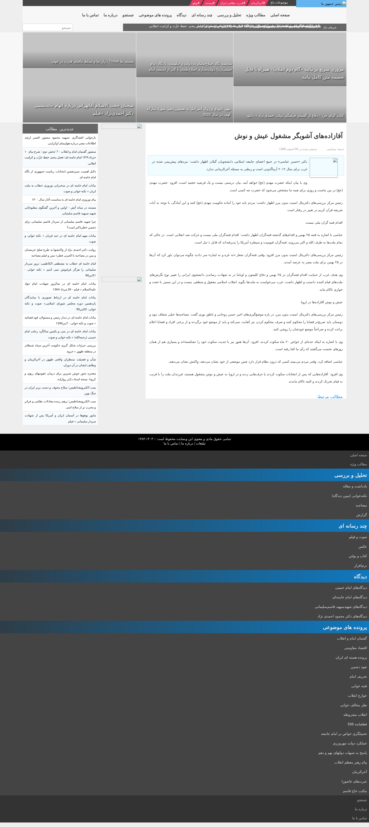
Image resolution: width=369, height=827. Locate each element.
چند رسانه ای (353, 525)
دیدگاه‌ (360, 576)
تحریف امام (358, 676)
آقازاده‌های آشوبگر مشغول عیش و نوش (288, 135)
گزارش (361, 514)
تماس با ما (171, 443)
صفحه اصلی (358, 455)
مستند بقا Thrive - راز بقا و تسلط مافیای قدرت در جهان (92, 60)
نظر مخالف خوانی (353, 704)
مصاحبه (361, 504)
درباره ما (187, 443)
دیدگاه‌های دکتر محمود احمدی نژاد (342, 615)
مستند (209, 3)
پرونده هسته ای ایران (351, 657)
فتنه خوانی (359, 685)
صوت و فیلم (358, 536)
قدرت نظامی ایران (231, 3)
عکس (362, 546)
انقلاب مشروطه (355, 714)
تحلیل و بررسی (350, 474)
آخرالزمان (257, 3)
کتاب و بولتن (358, 555)
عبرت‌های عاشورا (354, 781)
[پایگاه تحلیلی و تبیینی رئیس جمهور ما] (122, 199)
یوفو (195, 3)
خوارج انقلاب (357, 695)
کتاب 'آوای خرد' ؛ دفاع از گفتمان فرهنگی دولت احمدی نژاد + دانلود (295, 115)
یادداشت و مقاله (355, 485)
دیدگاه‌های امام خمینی (351, 587)
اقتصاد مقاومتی (355, 647)
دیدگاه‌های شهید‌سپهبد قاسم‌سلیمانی (341, 606)
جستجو (362, 799)
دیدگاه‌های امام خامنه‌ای (349, 596)
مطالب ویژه (358, 464)
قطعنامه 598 (357, 723)
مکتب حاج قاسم (355, 790)
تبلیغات (201, 443)
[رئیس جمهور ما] (321, 3)
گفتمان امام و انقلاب (352, 638)
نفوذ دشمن (359, 666)
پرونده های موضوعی (345, 626)
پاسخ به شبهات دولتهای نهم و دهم (342, 752)
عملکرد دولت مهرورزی (350, 742)
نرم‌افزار (360, 565)
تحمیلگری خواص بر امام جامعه (344, 733)
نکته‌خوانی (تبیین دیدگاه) (349, 495)
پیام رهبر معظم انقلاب (350, 762)
